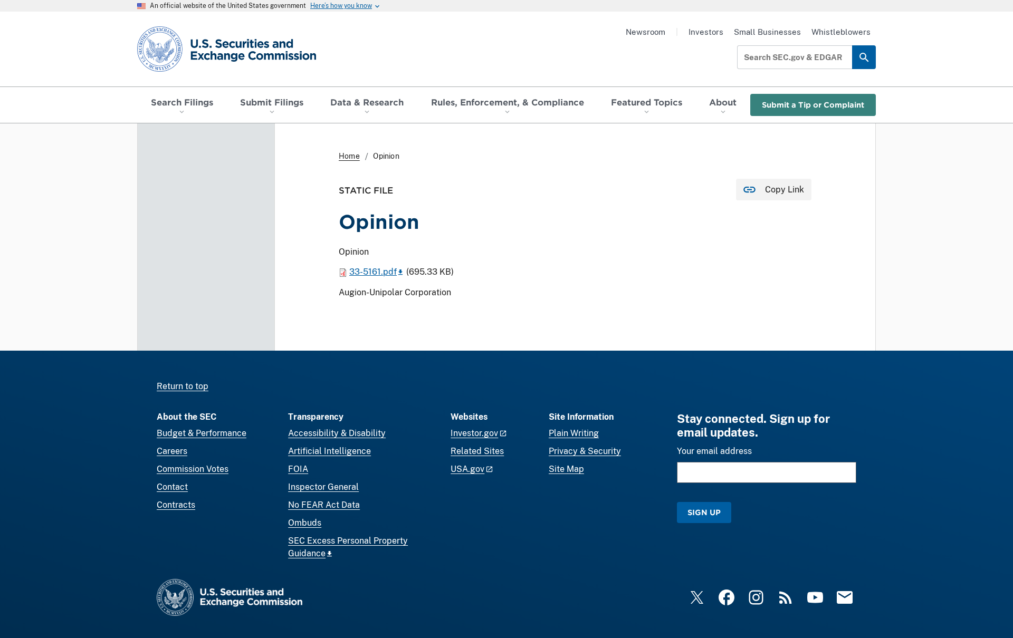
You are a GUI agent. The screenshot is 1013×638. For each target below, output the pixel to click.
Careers (172, 451)
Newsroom (645, 31)
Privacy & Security (585, 451)
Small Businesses (767, 31)
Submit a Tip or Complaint (813, 104)
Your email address (714, 451)
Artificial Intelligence (329, 451)
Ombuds (304, 523)
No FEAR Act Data (324, 505)
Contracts (176, 505)
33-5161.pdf (373, 272)
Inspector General (323, 487)
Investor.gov (474, 433)
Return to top (182, 386)
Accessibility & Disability (337, 433)
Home (349, 156)
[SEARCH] (864, 57)
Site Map (566, 469)
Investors (706, 31)
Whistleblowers (841, 31)
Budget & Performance (201, 433)
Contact (172, 487)
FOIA (298, 469)
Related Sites (477, 451)
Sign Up (704, 512)
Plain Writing (574, 433)
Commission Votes (192, 469)
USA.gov (467, 469)
